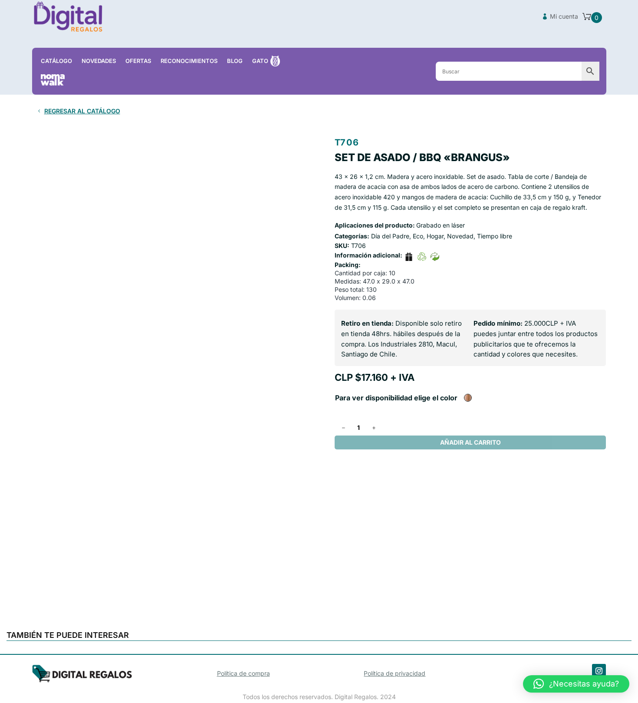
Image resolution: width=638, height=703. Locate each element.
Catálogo (56, 61)
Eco (418, 236)
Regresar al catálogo (82, 111)
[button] (576, 684)
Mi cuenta (564, 16)
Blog (235, 61)
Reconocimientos (189, 61)
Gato (260, 61)
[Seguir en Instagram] (599, 671)
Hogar (435, 236)
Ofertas (138, 61)
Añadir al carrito (470, 442)
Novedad (460, 236)
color (448, 397)
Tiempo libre (494, 236)
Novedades (99, 61)
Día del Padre (390, 236)
